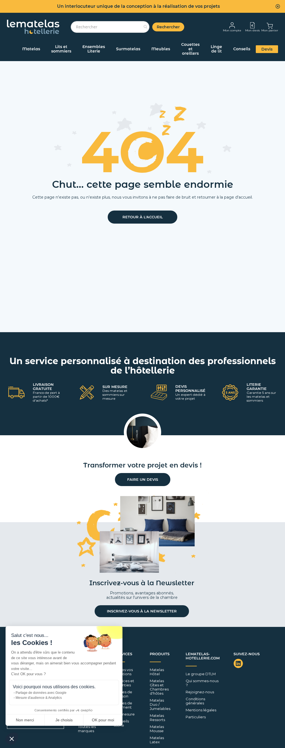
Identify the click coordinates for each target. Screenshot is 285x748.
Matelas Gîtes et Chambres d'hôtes (159, 687)
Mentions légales (201, 710)
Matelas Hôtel (157, 672)
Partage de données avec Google (41, 693)
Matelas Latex (157, 740)
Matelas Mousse (157, 729)
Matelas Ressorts (157, 718)
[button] (11, 738)
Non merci (25, 720)
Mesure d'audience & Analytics (39, 698)
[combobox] (110, 27)
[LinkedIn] (239, 663)
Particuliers (196, 717)
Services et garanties (124, 683)
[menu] (142, 51)
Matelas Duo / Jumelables (160, 704)
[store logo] (33, 27)
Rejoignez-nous (200, 692)
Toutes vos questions (123, 672)
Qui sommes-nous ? (202, 683)
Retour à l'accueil (142, 217)
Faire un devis (142, 479)
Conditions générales (195, 701)
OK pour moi (103, 720)
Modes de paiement (123, 705)
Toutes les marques (87, 729)
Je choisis (64, 720)
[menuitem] (31, 48)
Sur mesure (124, 714)
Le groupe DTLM (201, 674)
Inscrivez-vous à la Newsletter (142, 611)
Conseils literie (121, 723)
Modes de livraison (123, 694)
